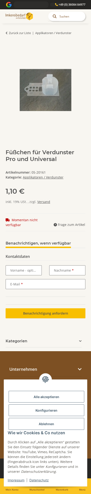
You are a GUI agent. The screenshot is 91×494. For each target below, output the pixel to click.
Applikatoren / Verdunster (43, 177)
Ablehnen (46, 424)
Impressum (16, 480)
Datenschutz (39, 480)
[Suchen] (53, 16)
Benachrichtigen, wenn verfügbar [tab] (38, 243)
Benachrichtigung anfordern (45, 313)
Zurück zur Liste (20, 33)
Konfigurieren (46, 410)
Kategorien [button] (16, 341)
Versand (43, 202)
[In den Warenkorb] (9, 47)
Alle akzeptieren (46, 397)
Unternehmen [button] (23, 369)
